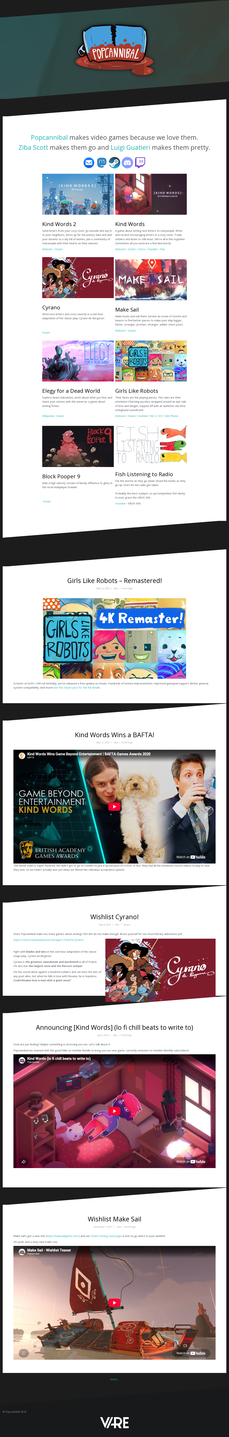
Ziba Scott (33, 147)
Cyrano (126, 924)
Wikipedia (48, 416)
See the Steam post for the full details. (77, 687)
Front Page (127, 588)
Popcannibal (50, 137)
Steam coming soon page (106, 1236)
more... (114, 1379)
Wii (152, 416)
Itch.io (141, 249)
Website (47, 249)
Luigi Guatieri (130, 147)
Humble (152, 249)
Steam (59, 249)
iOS (161, 416)
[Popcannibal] (114, 49)
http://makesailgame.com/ (63, 1236)
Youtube (120, 503)
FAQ (162, 249)
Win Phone (171, 416)
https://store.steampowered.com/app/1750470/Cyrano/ (48, 940)
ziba (116, 588)
